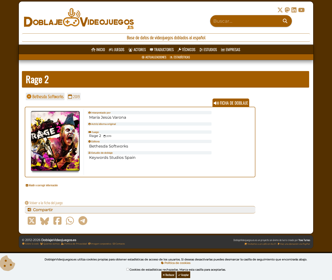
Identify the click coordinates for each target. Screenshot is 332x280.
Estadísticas (181, 57)
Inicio (100, 49)
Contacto (120, 243)
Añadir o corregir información (43, 185)
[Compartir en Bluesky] (44, 220)
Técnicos (188, 49)
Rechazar (169, 275)
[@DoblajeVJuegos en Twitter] (280, 10)
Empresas (232, 49)
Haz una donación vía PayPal (294, 244)
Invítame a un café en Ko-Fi (261, 244)
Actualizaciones (155, 57)
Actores (139, 49)
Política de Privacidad (75, 243)
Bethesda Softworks (47, 96)
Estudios (210, 49)
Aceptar (185, 275)
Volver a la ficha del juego (46, 202)
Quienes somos (51, 243)
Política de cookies (177, 263)
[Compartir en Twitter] (32, 220)
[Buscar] (285, 21)
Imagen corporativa (100, 243)
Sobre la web (31, 243)
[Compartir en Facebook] (57, 220)
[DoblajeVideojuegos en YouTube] (301, 10)
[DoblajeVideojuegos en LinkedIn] (294, 10)
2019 (76, 96)
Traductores (163, 49)
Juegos (118, 49)
